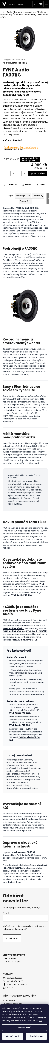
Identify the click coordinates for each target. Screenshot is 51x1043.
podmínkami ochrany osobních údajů (24, 928)
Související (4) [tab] (23, 195)
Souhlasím (36, 1036)
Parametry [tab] (38, 195)
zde (40, 1020)
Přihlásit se (12, 938)
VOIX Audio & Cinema (17, 984)
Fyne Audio (18, 149)
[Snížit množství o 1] (13, 173)
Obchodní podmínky (12, 1003)
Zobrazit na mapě (11, 961)
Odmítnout (12, 1036)
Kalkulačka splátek (33, 159)
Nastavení (24, 1027)
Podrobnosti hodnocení (15, 63)
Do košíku (39, 173)
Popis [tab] (10, 195)
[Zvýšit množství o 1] (24, 173)
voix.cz (10, 987)
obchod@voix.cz (14, 978)
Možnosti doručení (12, 140)
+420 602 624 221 (15, 981)
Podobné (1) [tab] (25, 201)
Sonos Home (9, 1000)
